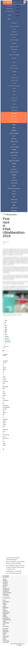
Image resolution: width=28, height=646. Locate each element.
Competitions (14, 199)
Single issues (9, 8)
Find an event (14, 77)
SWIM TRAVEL (14, 31)
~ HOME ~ (19, 645)
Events (14, 177)
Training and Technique (14, 54)
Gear (14, 62)
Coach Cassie (14, 49)
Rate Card (18, 12)
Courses (14, 58)
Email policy (4, 605)
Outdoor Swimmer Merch (5, 585)
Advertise (5, 628)
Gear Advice (14, 65)
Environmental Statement (7, 593)
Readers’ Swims (14, 34)
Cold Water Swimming (14, 26)
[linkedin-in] (12, 644)
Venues (14, 88)
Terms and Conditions (6, 641)
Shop (14, 104)
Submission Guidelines (6, 590)
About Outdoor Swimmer (5, 580)
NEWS (4, 214)
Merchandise (14, 110)
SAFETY (14, 29)
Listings (14, 71)
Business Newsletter (6, 630)
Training (14, 43)
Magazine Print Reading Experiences (6, 610)
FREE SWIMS (14, 100)
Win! (14, 94)
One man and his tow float (13, 573)
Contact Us (6, 588)
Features (14, 23)
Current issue (14, 107)
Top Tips (14, 52)
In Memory (6, 595)
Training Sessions (14, 46)
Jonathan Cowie (5, 355)
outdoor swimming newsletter (7, 340)
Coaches (14, 83)
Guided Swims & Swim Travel (14, 85)
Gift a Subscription (9, 11)
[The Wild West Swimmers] (3, 502)
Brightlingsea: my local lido (13, 571)
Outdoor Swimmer (20, 288)
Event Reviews (14, 80)
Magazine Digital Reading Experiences (6, 616)
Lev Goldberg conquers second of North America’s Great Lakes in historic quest (15, 567)
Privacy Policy (5, 638)
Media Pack (4, 633)
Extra (9, 15)
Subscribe (14, 113)
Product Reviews (14, 68)
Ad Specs (18, 15)
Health (14, 37)
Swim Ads (14, 91)
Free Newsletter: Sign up (6, 601)
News (9, 19)
